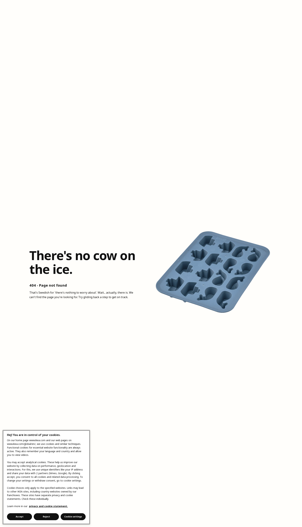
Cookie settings (73, 516)
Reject (46, 516)
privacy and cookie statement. (48, 506)
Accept (19, 516)
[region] (46, 477)
